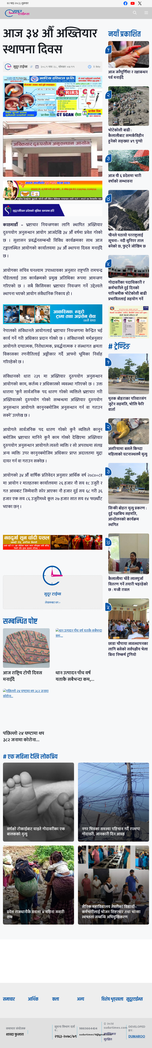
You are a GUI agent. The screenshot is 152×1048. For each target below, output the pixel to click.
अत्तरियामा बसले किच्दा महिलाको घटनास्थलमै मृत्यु (127, 451)
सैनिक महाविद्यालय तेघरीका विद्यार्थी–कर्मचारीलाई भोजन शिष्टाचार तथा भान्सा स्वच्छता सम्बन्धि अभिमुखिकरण (111, 911)
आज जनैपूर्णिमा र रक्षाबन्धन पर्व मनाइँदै (128, 75)
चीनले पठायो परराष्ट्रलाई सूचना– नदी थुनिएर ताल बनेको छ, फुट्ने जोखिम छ (127, 241)
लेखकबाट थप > (52, 602)
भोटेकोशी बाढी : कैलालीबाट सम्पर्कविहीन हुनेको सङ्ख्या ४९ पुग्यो (126, 136)
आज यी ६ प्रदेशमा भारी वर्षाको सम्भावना (124, 178)
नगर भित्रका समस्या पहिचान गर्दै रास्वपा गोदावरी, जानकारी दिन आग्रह (111, 831)
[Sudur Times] (17, 13)
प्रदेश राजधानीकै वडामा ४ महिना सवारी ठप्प (35, 914)
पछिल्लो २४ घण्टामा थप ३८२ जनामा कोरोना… (23, 736)
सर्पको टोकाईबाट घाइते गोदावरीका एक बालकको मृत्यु (36, 831)
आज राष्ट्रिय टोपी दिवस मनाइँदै (22, 676)
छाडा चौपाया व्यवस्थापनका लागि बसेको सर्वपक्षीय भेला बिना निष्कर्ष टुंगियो (128, 649)
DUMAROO (136, 1037)
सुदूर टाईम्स (20, 67)
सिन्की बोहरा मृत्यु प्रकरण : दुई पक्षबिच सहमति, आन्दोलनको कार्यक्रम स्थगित (127, 516)
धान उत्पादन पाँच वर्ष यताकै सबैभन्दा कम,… (75, 676)
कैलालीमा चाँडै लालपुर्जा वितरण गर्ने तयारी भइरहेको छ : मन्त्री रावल (128, 584)
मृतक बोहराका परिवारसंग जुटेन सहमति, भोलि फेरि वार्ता (127, 404)
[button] (135, 13)
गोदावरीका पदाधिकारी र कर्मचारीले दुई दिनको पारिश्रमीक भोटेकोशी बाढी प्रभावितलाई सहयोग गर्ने (127, 290)
